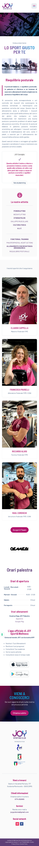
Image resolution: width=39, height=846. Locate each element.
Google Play (19, 621)
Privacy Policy (15, 844)
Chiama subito (19, 713)
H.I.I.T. (19, 228)
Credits (32, 842)
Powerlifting (19, 211)
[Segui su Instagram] (17, 824)
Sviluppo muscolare (19, 221)
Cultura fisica (19, 225)
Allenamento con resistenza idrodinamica (19, 247)
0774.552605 (19, 799)
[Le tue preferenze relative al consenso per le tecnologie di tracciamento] (2, 634)
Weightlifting (19, 214)
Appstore (19, 619)
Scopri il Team (19, 530)
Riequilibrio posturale (19, 251)
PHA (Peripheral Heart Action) (19, 243)
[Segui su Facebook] (21, 824)
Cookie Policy (24, 844)
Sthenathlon (19, 218)
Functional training (20, 239)
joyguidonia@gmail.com (19, 812)
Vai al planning (19, 183)
